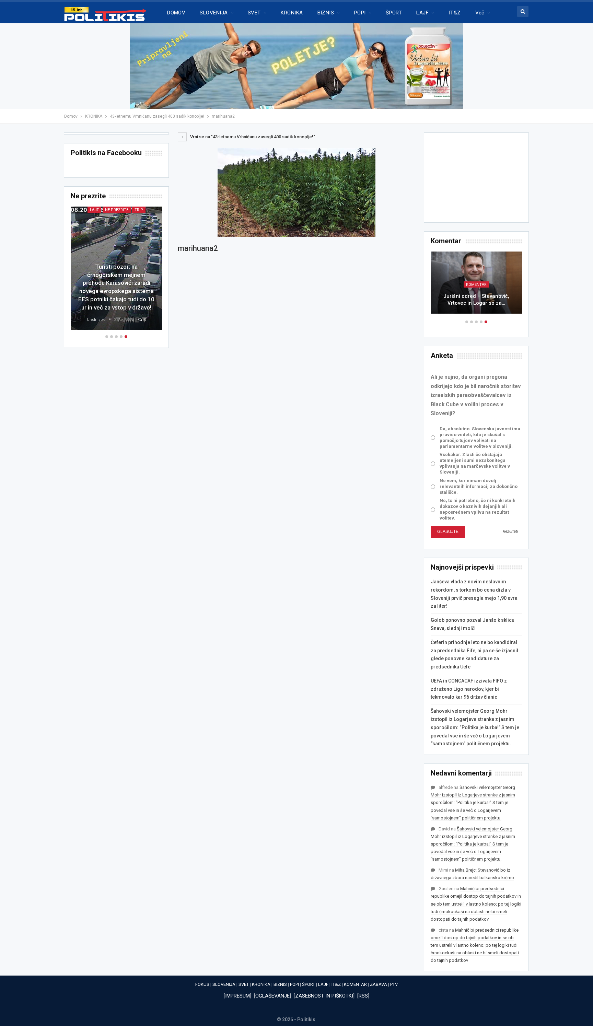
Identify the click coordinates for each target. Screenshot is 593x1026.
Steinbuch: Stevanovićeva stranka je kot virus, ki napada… (476, 299)
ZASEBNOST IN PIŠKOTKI (324, 996)
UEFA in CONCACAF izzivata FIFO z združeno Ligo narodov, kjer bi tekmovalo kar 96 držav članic (469, 689)
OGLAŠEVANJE (272, 996)
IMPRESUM (237, 996)
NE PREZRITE (107, 210)
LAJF (422, 13)
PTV (394, 984)
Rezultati (510, 531)
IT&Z (455, 13)
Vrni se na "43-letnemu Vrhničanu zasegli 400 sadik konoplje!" (252, 136)
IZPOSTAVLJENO (476, 284)
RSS (363, 996)
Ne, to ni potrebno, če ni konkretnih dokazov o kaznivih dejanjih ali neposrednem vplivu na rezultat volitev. (477, 509)
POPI (360, 13)
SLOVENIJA (214, 13)
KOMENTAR (355, 984)
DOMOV (176, 13)
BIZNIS (325, 13)
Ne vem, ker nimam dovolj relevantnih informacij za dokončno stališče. (479, 486)
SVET (254, 13)
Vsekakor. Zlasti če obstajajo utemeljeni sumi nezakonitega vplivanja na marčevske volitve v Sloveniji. (475, 463)
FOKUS (202, 984)
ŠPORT (394, 13)
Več (480, 13)
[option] (476, 286)
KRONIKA (292, 13)
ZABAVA (378, 984)
